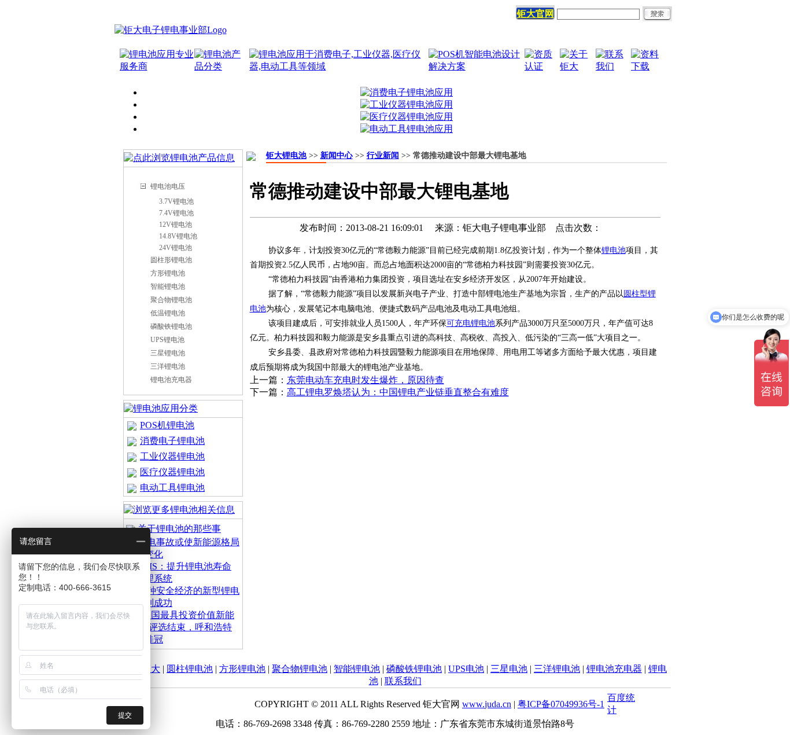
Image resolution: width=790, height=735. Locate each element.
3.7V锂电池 (176, 201)
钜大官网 (535, 14)
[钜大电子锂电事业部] (171, 30)
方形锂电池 (167, 273)
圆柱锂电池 (190, 669)
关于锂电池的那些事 (179, 529)
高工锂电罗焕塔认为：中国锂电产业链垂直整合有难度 (398, 392)
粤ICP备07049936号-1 (561, 704)
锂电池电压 (167, 186)
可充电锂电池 (470, 323)
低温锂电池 (167, 313)
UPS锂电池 (167, 340)
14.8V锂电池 (178, 236)
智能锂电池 (167, 286)
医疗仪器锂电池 (172, 472)
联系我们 (403, 681)
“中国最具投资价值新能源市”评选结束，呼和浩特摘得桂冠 (180, 627)
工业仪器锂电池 (172, 456)
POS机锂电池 (167, 425)
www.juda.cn (486, 704)
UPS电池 (466, 669)
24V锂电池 (175, 248)
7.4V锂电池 (176, 213)
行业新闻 (383, 155)
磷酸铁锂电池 (171, 326)
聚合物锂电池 (171, 300)
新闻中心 (336, 155)
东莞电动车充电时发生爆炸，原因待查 (365, 380)
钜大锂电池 (286, 155)
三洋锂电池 (167, 366)
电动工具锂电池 (172, 488)
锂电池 (613, 250)
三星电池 (508, 669)
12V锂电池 (175, 224)
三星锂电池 (167, 353)
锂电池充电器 (171, 380)
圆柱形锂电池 (171, 260)
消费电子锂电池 (172, 441)
